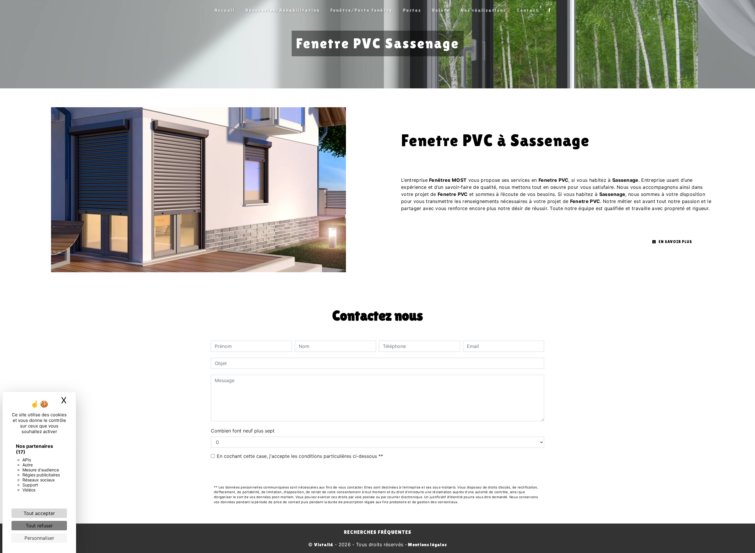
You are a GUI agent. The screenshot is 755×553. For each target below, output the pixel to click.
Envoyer (377, 472)
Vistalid (323, 544)
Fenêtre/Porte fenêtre (361, 10)
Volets (441, 10)
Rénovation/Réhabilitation (282, 10)
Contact (528, 10)
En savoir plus (675, 242)
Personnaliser (39, 538)
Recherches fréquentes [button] (377, 532)
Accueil (224, 10)
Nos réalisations (483, 10)
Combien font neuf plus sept (243, 431)
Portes (412, 10)
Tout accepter (39, 513)
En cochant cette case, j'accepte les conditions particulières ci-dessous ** (300, 456)
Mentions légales (427, 544)
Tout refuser (39, 526)
